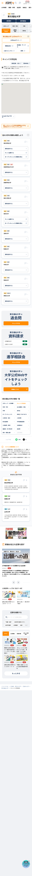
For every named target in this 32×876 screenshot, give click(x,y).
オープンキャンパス (7, 414)
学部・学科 (5, 407)
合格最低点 (19, 425)
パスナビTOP (4, 686)
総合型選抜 (5, 421)
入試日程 (19, 418)
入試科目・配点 (6, 418)
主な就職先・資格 (21, 407)
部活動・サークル (21, 46)
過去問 (18, 429)
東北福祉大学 (14, 16)
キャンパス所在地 (21, 403)
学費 (4, 410)
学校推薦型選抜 (20, 421)
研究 (22, 51)
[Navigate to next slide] (18, 582)
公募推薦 (15, 625)
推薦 (21, 625)
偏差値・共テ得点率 (7, 429)
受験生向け (8, 46)
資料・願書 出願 (6, 432)
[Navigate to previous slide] (13, 582)
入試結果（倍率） (7, 425)
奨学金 (18, 410)
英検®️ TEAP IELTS (22, 414)
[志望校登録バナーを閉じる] (29, 860)
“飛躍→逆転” (8, 622)
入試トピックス (8, 51)
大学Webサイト (14, 40)
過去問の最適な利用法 (19, 622)
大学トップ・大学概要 (8, 403)
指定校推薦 (8, 625)
